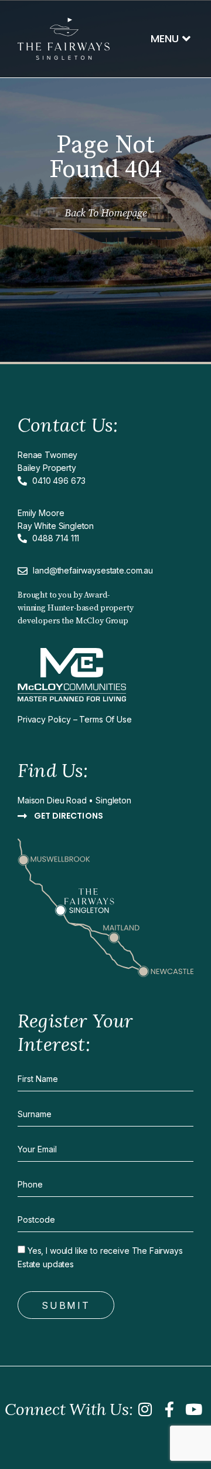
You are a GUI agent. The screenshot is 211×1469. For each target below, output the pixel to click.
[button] (170, 39)
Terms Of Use (105, 719)
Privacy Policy (44, 719)
